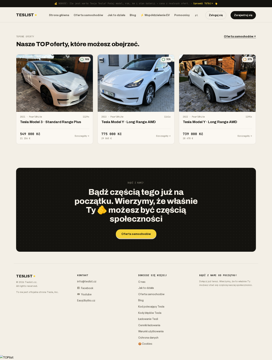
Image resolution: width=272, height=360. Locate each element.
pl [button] (196, 15)
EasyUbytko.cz (86, 300)
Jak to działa (116, 15)
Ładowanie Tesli (148, 318)
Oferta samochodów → (240, 36)
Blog (133, 15)
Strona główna (59, 15)
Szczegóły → (82, 135)
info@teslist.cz (86, 281)
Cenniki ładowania (149, 325)
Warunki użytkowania (151, 331)
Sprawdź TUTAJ (202, 3)
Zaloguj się (216, 15)
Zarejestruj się (243, 15)
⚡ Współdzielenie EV (155, 15)
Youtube (86, 294)
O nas (141, 281)
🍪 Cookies (145, 343)
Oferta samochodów (88, 15)
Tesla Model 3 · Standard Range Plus (50, 122)
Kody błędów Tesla (149, 312)
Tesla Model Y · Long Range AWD (128, 122)
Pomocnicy (182, 15)
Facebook (86, 288)
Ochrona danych (148, 337)
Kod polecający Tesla (151, 306)
